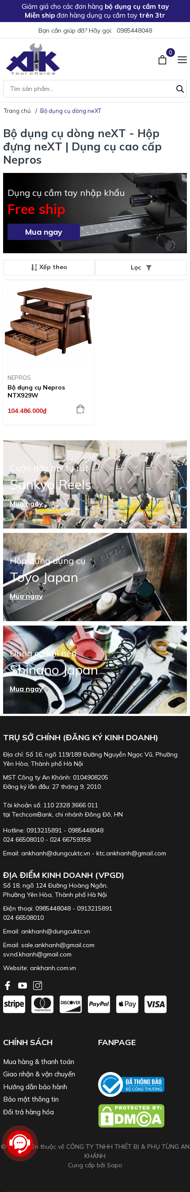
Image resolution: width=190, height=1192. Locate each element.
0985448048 (134, 30)
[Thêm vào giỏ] (80, 409)
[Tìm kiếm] (180, 87)
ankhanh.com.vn (53, 968)
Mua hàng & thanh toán (38, 1061)
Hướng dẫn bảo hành (35, 1087)
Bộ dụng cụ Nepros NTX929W (36, 391)
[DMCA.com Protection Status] (142, 1116)
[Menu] (182, 58)
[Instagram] (37, 984)
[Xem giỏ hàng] (163, 58)
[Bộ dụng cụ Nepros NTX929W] (48, 323)
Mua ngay (43, 232)
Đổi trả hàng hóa (28, 1112)
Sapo (114, 1165)
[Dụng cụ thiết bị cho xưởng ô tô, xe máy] (33, 58)
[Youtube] (23, 984)
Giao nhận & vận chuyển (39, 1074)
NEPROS (19, 377)
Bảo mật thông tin (31, 1099)
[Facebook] (8, 984)
